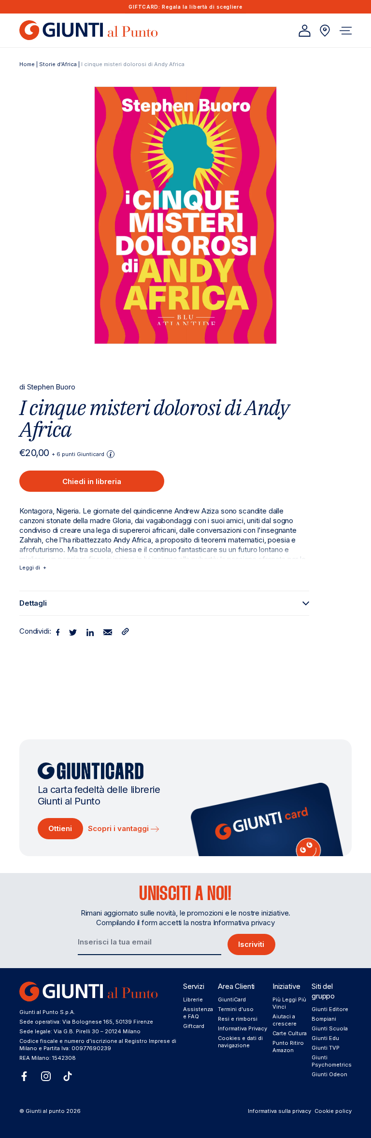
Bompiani (324, 1018)
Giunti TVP (326, 1047)
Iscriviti (251, 944)
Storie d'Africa (58, 64)
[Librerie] (325, 31)
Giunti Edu (325, 1038)
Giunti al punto (45, 1111)
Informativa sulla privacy (279, 1111)
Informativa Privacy (242, 1028)
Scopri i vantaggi (119, 828)
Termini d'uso (236, 1009)
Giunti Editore (330, 1009)
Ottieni (60, 828)
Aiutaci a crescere (284, 1020)
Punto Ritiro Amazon (288, 1047)
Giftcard (193, 1026)
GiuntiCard (232, 999)
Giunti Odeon (329, 1074)
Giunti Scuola (330, 1028)
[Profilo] (305, 31)
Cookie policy (333, 1111)
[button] (346, 31)
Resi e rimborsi (237, 1018)
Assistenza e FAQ (198, 1013)
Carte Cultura (289, 1033)
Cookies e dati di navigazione (240, 1042)
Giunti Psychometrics (332, 1061)
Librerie (193, 999)
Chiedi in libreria (91, 481)
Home (27, 64)
